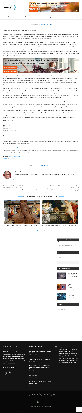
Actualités (6, 17)
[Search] (78, 17)
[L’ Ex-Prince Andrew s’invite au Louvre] (61, 287)
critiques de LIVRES (20, 147)
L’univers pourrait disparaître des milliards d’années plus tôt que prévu (72, 276)
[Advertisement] (68, 324)
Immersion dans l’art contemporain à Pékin (22, 225)
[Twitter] (9, 373)
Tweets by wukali (61, 309)
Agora (13, 17)
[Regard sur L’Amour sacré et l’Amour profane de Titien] (60, 212)
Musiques (32, 17)
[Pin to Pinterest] (47, 25)
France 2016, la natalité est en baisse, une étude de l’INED (40, 382)
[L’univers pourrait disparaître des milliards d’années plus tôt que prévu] (61, 276)
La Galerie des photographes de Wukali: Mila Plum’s (40, 352)
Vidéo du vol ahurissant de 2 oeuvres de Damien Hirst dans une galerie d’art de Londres (40, 367)
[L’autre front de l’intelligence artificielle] (61, 296)
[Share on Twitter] (46, 25)
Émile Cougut (17, 171)
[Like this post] (42, 25)
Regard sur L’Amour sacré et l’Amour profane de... (59, 225)
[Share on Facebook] (44, 25)
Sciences (40, 17)
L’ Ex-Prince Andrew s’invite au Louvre (73, 286)
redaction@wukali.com (14, 156)
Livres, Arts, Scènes (22, 17)
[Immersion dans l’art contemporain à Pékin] (22, 212)
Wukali (45, 17)
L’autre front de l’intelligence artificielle (72, 295)
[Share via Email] (50, 25)
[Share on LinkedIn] (49, 25)
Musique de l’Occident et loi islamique (39, 359)
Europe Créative (33, 375)
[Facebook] (5, 373)
